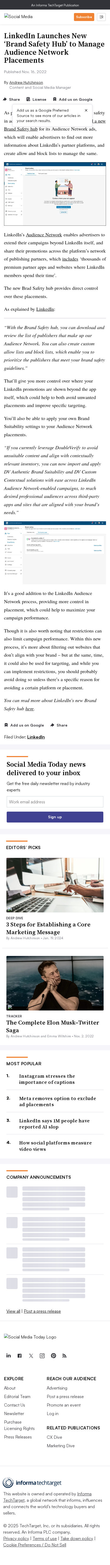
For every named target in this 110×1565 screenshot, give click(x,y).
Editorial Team (17, 1396)
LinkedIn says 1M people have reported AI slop (54, 1124)
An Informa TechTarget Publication (55, 5)
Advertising (57, 1388)
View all (13, 1311)
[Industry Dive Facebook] (19, 1355)
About (9, 1388)
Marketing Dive (61, 1445)
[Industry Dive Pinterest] (53, 1355)
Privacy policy (16, 1538)
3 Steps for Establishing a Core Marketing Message (48, 928)
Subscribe (84, 17)
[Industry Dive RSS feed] (64, 1355)
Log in (52, 1413)
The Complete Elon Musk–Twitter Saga (52, 1026)
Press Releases (18, 1437)
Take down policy (76, 1538)
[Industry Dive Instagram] (42, 1355)
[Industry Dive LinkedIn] (8, 1355)
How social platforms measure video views (55, 1146)
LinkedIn (45, 309)
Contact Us (14, 1405)
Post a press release (42, 1311)
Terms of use (45, 1538)
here (29, 708)
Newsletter (14, 1413)
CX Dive (54, 1437)
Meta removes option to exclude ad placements (57, 1101)
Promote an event (64, 1405)
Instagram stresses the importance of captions (47, 1079)
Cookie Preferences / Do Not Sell (34, 1544)
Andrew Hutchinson (26, 82)
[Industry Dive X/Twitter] (30, 1355)
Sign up (55, 817)
